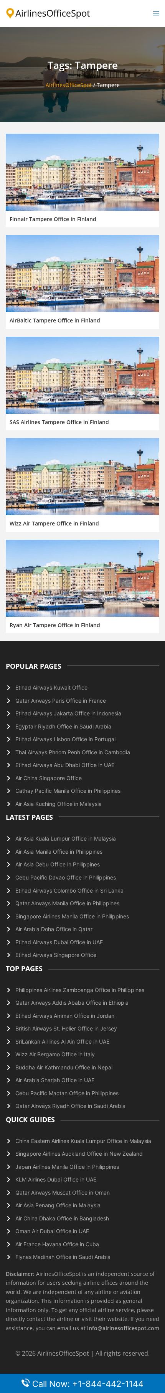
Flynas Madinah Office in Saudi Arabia (63, 1257)
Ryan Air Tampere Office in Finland (55, 625)
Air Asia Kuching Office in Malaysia (58, 804)
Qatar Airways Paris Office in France (60, 700)
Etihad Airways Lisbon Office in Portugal (65, 739)
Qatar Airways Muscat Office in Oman (62, 1192)
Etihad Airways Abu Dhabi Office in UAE (64, 765)
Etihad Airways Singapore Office (55, 955)
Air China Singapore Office (48, 778)
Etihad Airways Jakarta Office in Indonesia (68, 713)
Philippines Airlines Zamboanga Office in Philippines (79, 990)
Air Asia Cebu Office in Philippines (57, 864)
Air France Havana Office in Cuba (57, 1244)
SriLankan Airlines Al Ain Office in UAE (62, 1041)
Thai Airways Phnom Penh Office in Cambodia (72, 752)
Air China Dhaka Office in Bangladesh (62, 1218)
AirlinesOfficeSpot (69, 85)
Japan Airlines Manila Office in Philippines (67, 1166)
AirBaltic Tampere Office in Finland (55, 320)
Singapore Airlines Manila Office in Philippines (72, 916)
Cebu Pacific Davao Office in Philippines (65, 877)
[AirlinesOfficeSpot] (48, 13)
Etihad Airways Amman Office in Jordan (64, 1015)
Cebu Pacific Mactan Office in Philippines (67, 1093)
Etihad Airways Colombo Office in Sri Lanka (69, 890)
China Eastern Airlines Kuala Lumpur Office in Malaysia (83, 1141)
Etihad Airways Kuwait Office (51, 687)
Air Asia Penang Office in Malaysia (58, 1205)
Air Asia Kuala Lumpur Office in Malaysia (65, 838)
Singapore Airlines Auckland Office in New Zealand (79, 1153)
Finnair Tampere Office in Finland (53, 219)
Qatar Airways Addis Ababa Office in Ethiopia (72, 1002)
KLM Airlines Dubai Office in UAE (55, 1179)
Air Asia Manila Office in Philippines (58, 851)
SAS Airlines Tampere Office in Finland (59, 422)
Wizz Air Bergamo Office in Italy (55, 1054)
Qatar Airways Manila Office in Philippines (67, 903)
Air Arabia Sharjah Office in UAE (54, 1080)
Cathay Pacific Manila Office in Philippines (67, 790)
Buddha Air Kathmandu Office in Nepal (63, 1067)
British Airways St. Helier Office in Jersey (66, 1028)
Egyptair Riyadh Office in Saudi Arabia (63, 726)
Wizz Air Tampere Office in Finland (54, 523)
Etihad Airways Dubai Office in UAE (59, 942)
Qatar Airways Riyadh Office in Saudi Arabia (70, 1106)
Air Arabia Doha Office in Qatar (53, 929)
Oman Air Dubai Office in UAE (52, 1231)
